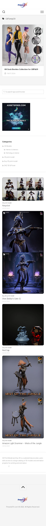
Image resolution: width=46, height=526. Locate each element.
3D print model (9, 157)
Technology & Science (12, 153)
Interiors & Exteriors (12, 149)
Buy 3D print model (10, 161)
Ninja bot (6, 205)
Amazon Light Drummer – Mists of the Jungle (22, 443)
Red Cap (5, 350)
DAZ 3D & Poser (9, 165)
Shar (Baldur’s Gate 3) (11, 298)
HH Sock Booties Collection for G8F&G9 (21, 69)
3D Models (8, 146)
